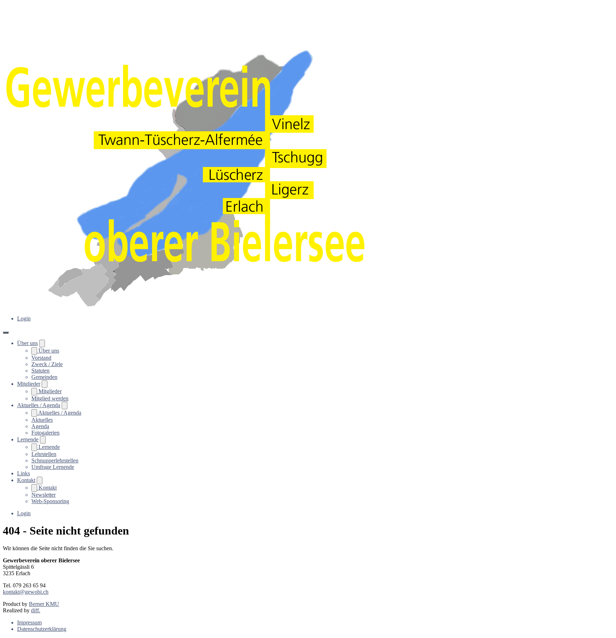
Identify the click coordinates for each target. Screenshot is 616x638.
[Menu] (6, 332)
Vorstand (41, 358)
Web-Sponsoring (50, 501)
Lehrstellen (43, 454)
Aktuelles (42, 420)
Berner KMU (44, 604)
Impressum (29, 622)
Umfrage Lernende (52, 467)
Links (23, 473)
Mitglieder (28, 384)
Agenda (40, 426)
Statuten (40, 371)
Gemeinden (44, 377)
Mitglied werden (49, 398)
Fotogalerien (45, 433)
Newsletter (43, 495)
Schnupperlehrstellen (54, 460)
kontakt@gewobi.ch (25, 592)
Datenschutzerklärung (41, 629)
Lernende (27, 439)
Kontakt (26, 480)
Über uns (27, 343)
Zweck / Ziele (47, 364)
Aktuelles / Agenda (38, 405)
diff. (35, 610)
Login (24, 318)
